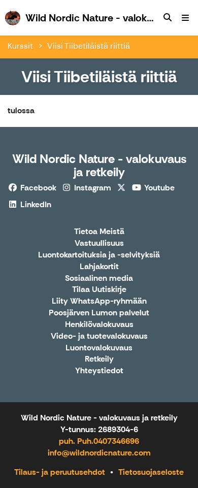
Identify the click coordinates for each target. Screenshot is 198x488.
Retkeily (99, 359)
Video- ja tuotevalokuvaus (99, 336)
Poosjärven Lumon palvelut (99, 313)
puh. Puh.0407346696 (99, 441)
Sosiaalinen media (99, 278)
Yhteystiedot (99, 371)
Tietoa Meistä (99, 232)
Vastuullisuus (99, 243)
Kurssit (20, 46)
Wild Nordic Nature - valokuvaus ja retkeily (99, 165)
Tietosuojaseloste (151, 472)
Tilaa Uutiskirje (99, 290)
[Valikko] (185, 18)
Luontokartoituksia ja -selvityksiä (99, 255)
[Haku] (167, 17)
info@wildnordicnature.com (99, 452)
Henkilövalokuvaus (99, 325)
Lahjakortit (99, 267)
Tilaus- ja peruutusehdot (59, 472)
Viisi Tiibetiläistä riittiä (88, 46)
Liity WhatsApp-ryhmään (99, 301)
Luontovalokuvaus (99, 348)
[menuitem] (167, 17)
